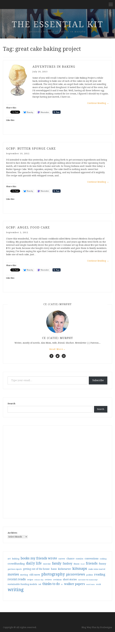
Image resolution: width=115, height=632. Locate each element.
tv (62, 584)
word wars (90, 584)
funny (102, 563)
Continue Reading (98, 103)
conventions (91, 558)
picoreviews (75, 574)
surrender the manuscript (88, 580)
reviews (48, 579)
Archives (12, 533)
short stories (70, 579)
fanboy (67, 563)
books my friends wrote (39, 558)
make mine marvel (96, 569)
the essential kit (57, 24)
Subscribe (98, 380)
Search (11, 403)
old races (34, 574)
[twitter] (58, 356)
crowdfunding (16, 563)
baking (15, 558)
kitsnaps (79, 568)
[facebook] (51, 356)
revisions (57, 579)
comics (79, 558)
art (9, 558)
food (82, 564)
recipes (30, 580)
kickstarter (64, 569)
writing (16, 589)
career (61, 558)
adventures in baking (53, 66)
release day (38, 580)
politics (89, 575)
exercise (47, 564)
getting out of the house (36, 569)
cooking (103, 559)
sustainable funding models (22, 584)
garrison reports (15, 569)
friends (91, 563)
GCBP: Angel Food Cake (28, 227)
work (98, 584)
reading (99, 574)
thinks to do (51, 584)
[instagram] (64, 356)
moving (24, 575)
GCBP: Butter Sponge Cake (31, 148)
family (56, 563)
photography (53, 574)
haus (54, 569)
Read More (57, 349)
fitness (76, 564)
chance (70, 558)
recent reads (17, 579)
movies (13, 574)
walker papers (74, 584)
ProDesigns (106, 627)
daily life (34, 563)
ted (39, 584)
